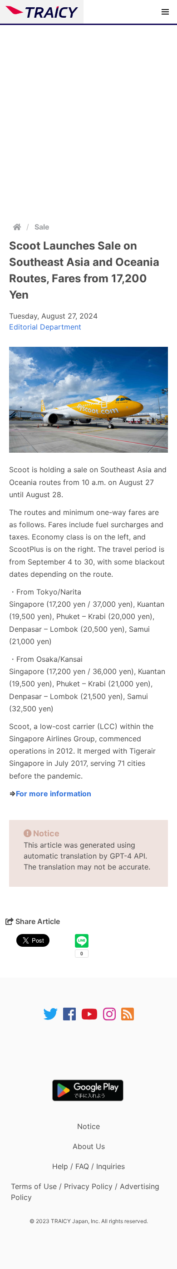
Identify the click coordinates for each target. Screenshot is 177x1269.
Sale (41, 226)
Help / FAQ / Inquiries (88, 1166)
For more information (53, 793)
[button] (165, 12)
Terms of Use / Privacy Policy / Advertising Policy (85, 1192)
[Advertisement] (88, 118)
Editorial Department (45, 326)
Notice (88, 1126)
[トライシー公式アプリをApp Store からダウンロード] (94, 1050)
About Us (89, 1146)
